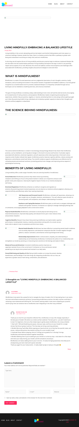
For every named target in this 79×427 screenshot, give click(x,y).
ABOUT (62, 4)
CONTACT (70, 4)
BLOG (56, 4)
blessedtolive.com (21, 312)
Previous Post (13, 271)
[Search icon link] (76, 3)
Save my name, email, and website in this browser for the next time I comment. (29, 398)
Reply (71, 308)
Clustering (14, 291)
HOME (50, 4)
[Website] (64, 392)
